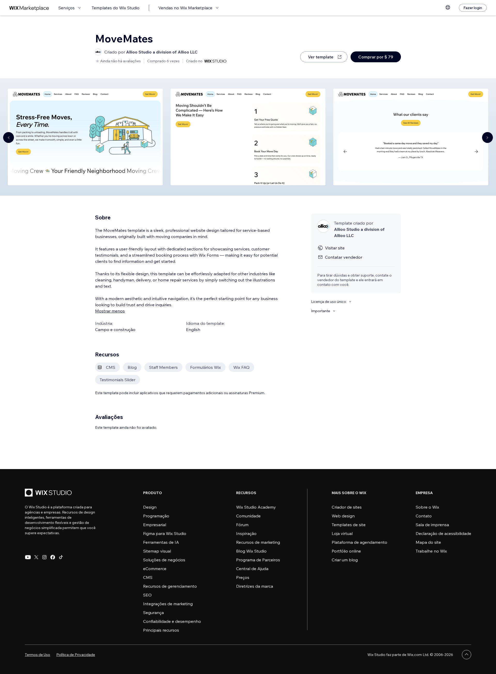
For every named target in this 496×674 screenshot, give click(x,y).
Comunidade (248, 515)
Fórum (242, 524)
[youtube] (28, 557)
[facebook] (53, 557)
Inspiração (246, 533)
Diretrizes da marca (254, 586)
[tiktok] (61, 557)
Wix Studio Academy (256, 507)
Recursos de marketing (258, 542)
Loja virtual (342, 533)
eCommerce (154, 568)
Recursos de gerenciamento (170, 586)
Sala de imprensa (432, 524)
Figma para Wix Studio (164, 533)
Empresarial (154, 524)
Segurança (153, 612)
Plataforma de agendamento (359, 542)
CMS (147, 577)
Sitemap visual (157, 551)
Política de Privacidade (75, 654)
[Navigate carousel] (8, 137)
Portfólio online (346, 551)
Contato (424, 515)
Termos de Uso (37, 654)
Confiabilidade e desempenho (172, 621)
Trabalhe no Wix (431, 551)
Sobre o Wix (427, 507)
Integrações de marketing (168, 603)
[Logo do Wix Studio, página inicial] (49, 493)
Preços (242, 577)
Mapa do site (428, 542)
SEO (147, 595)
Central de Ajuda (252, 568)
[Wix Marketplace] (29, 8)
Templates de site (349, 524)
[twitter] (36, 557)
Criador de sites (347, 507)
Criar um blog (345, 559)
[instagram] (44, 557)
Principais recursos (161, 630)
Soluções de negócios (164, 559)
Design (150, 507)
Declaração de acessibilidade (443, 533)
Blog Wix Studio (251, 551)
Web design (343, 515)
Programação (156, 515)
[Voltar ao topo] (466, 654)
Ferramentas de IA (161, 542)
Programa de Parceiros (258, 559)
